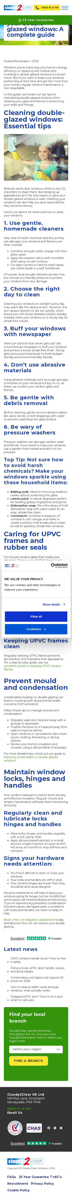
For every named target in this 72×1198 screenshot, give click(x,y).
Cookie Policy (18, 1190)
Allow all (36, 616)
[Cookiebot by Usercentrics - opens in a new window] (51, 565)
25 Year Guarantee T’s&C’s (40, 1177)
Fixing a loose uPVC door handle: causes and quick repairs (37, 969)
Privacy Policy (42, 1183)
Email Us (14, 1112)
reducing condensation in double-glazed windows (31, 758)
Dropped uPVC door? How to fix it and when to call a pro (36, 998)
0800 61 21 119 (49, 7)
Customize (34, 629)
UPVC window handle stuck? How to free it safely (38, 960)
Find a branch (28, 1061)
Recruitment (17, 1183)
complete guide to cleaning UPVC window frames (32, 667)
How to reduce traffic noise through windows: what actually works (35, 988)
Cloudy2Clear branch (22, 1037)
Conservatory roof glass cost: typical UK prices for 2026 (37, 979)
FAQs (11, 1177)
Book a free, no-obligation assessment (29, 919)
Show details (51, 604)
